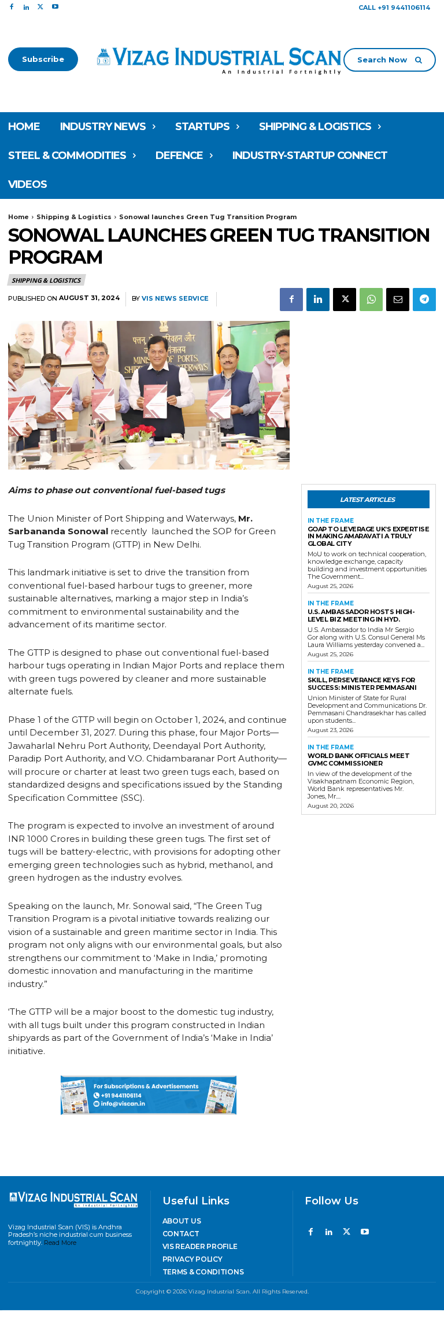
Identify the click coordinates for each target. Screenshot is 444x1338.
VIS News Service (175, 298)
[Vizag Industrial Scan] (222, 59)
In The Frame (331, 521)
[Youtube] (55, 7)
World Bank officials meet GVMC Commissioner (359, 759)
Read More (60, 1243)
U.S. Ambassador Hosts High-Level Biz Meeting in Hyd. (361, 615)
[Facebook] (11, 7)
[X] (40, 7)
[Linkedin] (25, 7)
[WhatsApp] (371, 299)
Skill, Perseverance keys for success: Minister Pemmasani (362, 684)
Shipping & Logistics (74, 217)
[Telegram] (424, 299)
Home (18, 217)
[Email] (397, 299)
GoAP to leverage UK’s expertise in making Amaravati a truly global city (369, 536)
